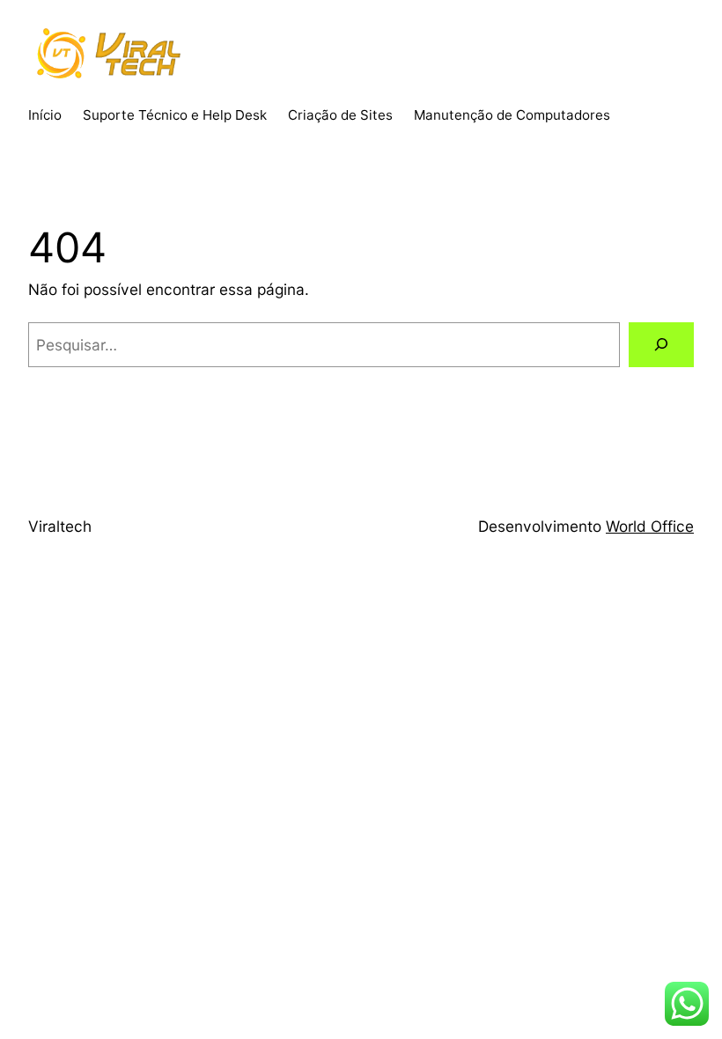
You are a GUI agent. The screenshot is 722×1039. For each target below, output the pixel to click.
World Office (650, 526)
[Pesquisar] (661, 344)
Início (45, 115)
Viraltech (60, 526)
